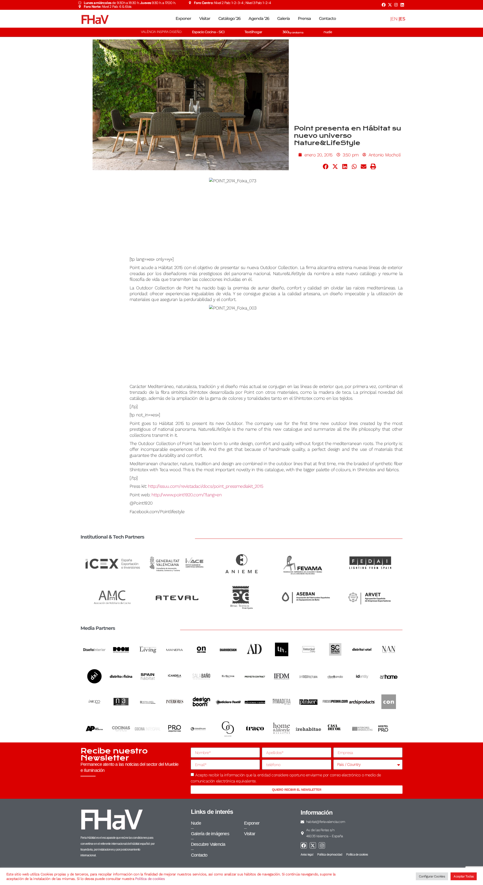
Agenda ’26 (259, 18)
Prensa (304, 18)
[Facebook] (383, 5)
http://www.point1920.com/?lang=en (186, 494)
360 (293, 32)
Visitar (204, 18)
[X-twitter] (389, 5)
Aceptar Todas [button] (464, 876)
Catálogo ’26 (229, 18)
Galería (283, 18)
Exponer (183, 18)
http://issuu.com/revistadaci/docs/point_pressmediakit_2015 (205, 486)
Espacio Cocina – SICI (208, 32)
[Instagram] (396, 5)
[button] (325, 166)
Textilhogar (253, 32)
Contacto (327, 18)
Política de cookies (150, 878)
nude (328, 32)
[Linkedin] (402, 5)
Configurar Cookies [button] (432, 876)
